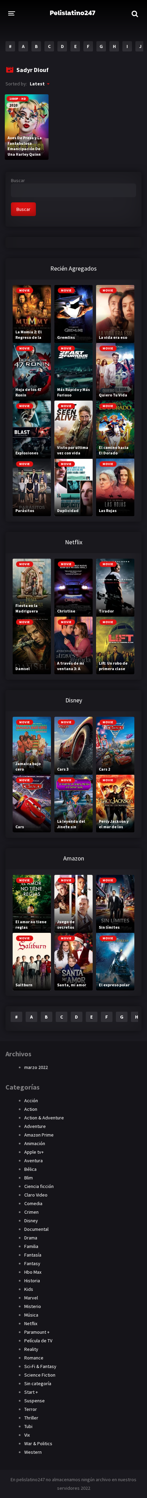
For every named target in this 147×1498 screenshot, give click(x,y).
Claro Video (36, 1195)
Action (30, 1109)
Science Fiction (39, 1375)
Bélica (30, 1169)
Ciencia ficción (39, 1186)
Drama (30, 1238)
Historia (32, 1280)
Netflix (30, 1323)
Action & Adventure (44, 1118)
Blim (28, 1178)
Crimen (31, 1212)
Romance (33, 1358)
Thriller (31, 1418)
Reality (31, 1349)
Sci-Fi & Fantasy (40, 1366)
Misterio (32, 1306)
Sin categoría (37, 1383)
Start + (31, 1392)
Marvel (31, 1298)
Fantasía (32, 1255)
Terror (30, 1409)
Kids (28, 1289)
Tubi (28, 1426)
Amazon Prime (39, 1135)
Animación (34, 1143)
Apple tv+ (34, 1152)
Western (33, 1452)
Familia (31, 1246)
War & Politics (38, 1443)
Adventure (35, 1126)
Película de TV (38, 1341)
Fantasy (32, 1263)
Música (31, 1315)
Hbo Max (32, 1272)
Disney (31, 1220)
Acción (31, 1100)
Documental (36, 1229)
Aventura (33, 1160)
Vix (27, 1435)
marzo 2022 (36, 1067)
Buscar (18, 180)
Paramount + (37, 1332)
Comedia (33, 1203)
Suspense (34, 1401)
